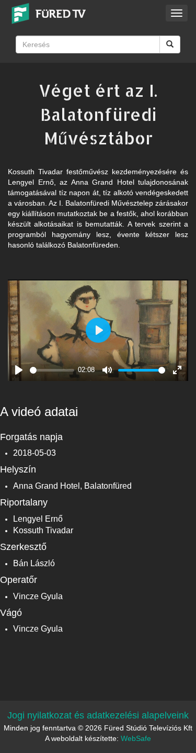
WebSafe (136, 738)
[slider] (52, 370)
